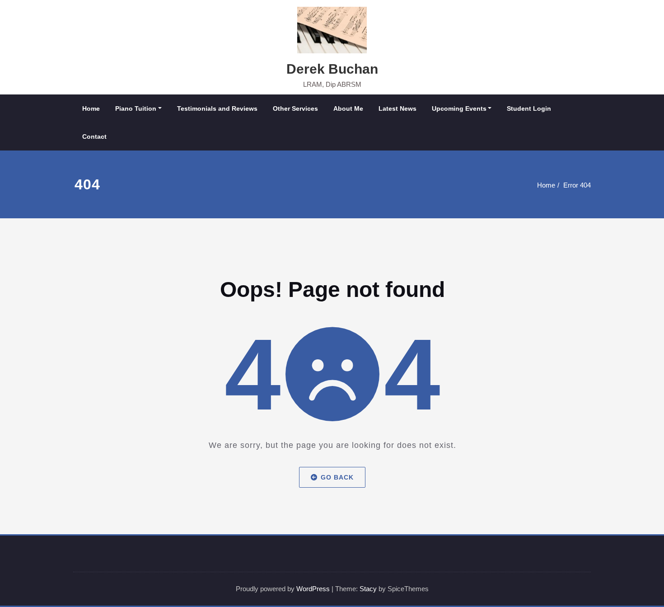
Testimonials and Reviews (217, 108)
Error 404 (577, 185)
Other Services (295, 108)
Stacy (368, 589)
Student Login (529, 108)
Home (91, 108)
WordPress (313, 589)
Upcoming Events (459, 108)
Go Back (337, 477)
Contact (94, 136)
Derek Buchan (332, 68)
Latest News (397, 108)
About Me (348, 108)
